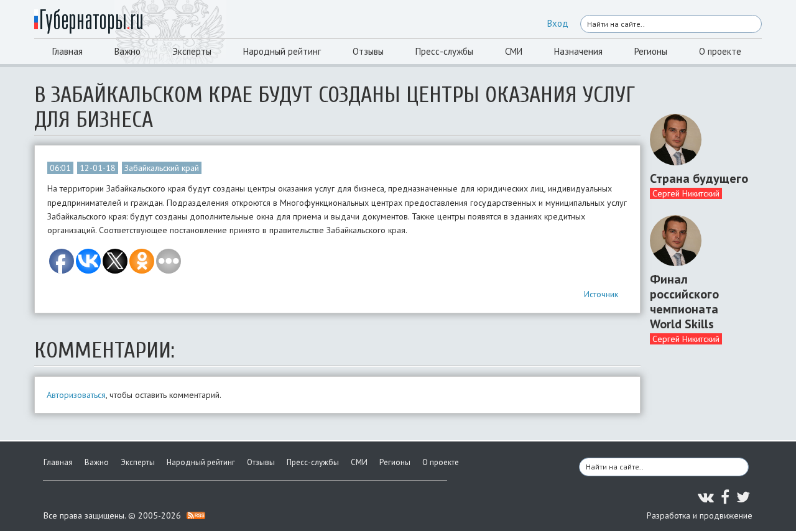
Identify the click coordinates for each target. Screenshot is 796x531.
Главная (67, 51)
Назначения (578, 51)
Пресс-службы (444, 51)
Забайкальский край (161, 167)
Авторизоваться (76, 394)
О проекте (720, 51)
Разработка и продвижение (699, 515)
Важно (127, 51)
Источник (601, 294)
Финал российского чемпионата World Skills (684, 301)
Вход (557, 23)
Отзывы (368, 51)
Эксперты (191, 51)
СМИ (513, 51)
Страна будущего (699, 178)
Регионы (650, 51)
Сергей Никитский (686, 193)
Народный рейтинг (282, 51)
